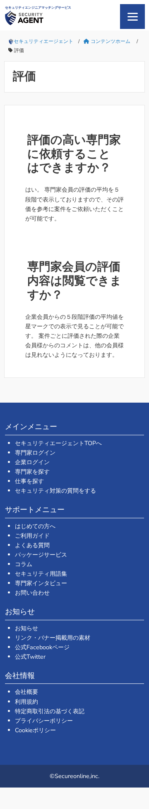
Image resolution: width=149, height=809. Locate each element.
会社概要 (26, 692)
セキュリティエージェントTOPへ (58, 443)
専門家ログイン (35, 452)
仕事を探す (29, 481)
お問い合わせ (32, 592)
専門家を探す (32, 471)
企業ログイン (32, 462)
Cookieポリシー (35, 730)
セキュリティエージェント (43, 41)
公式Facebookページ (42, 647)
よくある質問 (32, 545)
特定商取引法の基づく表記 (49, 711)
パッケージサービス (41, 554)
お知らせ (26, 628)
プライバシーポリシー (44, 720)
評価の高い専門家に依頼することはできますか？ (74, 154)
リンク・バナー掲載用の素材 (52, 637)
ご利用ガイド (32, 535)
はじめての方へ (35, 526)
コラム (23, 564)
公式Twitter (30, 656)
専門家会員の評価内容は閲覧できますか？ (74, 280)
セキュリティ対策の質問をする (55, 490)
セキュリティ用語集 (41, 573)
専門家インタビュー (41, 583)
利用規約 (26, 701)
